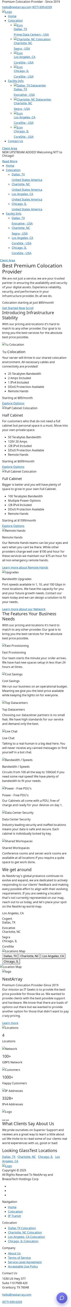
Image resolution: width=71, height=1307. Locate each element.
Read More (9, 161)
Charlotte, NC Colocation (25, 1232)
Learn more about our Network (24, 609)
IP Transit (14, 1216)
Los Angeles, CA (53, 956)
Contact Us (15, 141)
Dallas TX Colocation (22, 1228)
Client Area (9, 148)
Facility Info (16, 81)
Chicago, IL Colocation (23, 1241)
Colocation (15, 21)
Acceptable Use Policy (23, 1266)
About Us (14, 1253)
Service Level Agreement (25, 1262)
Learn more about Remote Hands (25, 567)
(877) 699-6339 (42, 7)
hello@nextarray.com (16, 7)
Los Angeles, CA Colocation (26, 1237)
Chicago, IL (11, 962)
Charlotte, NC (29, 956)
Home (12, 16)
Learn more (10, 1023)
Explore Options (13, 403)
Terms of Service (19, 1258)
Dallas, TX (10, 956)
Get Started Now (13, 308)
